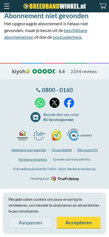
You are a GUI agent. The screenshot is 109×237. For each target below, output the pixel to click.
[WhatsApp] (40, 103)
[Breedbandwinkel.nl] (54, 6)
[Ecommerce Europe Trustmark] (41, 135)
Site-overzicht (87, 150)
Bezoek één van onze (61, 117)
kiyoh (21, 71)
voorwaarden (28, 150)
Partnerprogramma (32, 159)
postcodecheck (67, 37)
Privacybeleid (62, 150)
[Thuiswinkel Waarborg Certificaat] (23, 135)
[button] (6, 6)
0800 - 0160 (57, 89)
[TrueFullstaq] (64, 178)
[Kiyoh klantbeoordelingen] (57, 135)
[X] (54, 103)
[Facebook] (69, 103)
